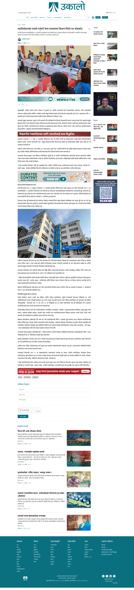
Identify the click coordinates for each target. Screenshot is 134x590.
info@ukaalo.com (108, 579)
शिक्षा (18, 564)
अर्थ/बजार (19, 557)
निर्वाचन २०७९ (88, 557)
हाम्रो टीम (103, 547)
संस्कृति (52, 562)
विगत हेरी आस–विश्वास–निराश (29, 431)
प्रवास (18, 555)
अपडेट (96, 28)
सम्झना (18, 571)
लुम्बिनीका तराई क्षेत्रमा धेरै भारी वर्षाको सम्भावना (100, 83)
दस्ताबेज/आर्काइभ (89, 550)
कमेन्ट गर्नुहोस (23, 417)
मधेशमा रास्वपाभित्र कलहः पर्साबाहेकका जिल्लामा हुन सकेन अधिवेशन (41, 495)
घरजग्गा (69, 564)
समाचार (42, 17)
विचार (49, 17)
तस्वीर (86, 547)
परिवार (69, 562)
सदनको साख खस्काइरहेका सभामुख (31, 516)
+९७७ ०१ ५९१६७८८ (82, 581)
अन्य (86, 541)
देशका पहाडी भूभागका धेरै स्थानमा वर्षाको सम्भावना (99, 72)
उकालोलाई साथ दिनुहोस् (107, 550)
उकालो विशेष (33, 17)
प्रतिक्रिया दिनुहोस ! (24, 384)
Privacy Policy (108, 581)
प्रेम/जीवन (70, 559)
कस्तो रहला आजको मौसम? (99, 45)
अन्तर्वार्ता (36, 559)
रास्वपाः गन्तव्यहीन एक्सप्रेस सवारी (31, 452)
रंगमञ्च (52, 550)
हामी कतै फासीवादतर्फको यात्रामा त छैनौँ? (98, 173)
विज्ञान (18, 559)
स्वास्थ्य (18, 567)
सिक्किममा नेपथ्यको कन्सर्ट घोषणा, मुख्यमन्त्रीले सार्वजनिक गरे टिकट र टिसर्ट (100, 59)
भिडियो (86, 555)
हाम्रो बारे (103, 545)
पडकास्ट (86, 545)
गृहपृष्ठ (19, 25)
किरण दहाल (21, 526)
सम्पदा (52, 559)
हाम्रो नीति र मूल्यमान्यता (107, 555)
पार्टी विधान (35, 377)
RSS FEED (115, 583)
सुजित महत (20, 441)
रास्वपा (20, 377)
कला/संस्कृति (57, 17)
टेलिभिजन (53, 557)
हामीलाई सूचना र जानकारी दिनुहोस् (109, 552)
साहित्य (52, 564)
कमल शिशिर (21, 462)
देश (17, 545)
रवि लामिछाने (27, 377)
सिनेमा (52, 552)
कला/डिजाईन (54, 545)
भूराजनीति (19, 552)
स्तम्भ (35, 545)
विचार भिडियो (37, 555)
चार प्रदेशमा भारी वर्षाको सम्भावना (98, 33)
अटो (69, 545)
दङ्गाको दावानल (98, 148)
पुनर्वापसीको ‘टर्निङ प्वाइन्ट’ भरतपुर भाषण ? (35, 472)
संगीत (52, 555)
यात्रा (69, 567)
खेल (18, 562)
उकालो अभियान (107, 541)
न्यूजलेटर (86, 552)
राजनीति (18, 550)
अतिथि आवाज (37, 557)
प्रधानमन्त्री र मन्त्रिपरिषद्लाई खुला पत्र (99, 138)
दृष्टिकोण (35, 550)
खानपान (69, 550)
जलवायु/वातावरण (21, 569)
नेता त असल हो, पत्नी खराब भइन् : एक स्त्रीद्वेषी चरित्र (99, 127)
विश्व (18, 547)
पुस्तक (52, 547)
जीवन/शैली (67, 17)
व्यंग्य (35, 562)
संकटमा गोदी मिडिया (99, 159)
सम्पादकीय (36, 552)
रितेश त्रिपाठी (21, 506)
